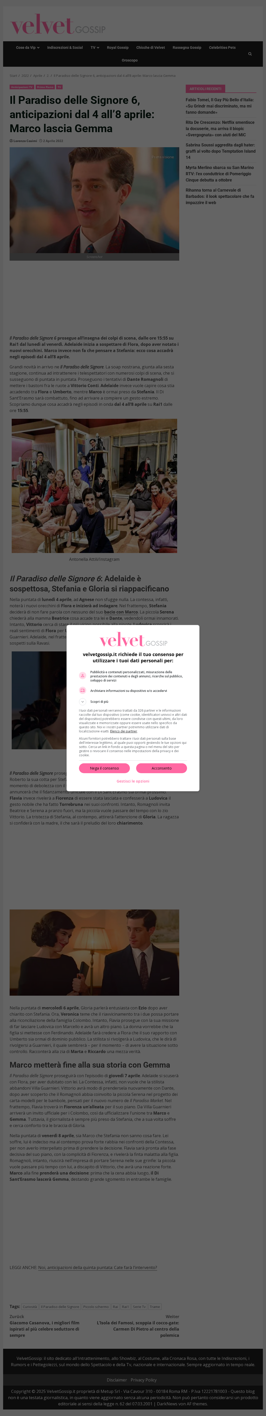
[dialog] (133, 708)
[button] (133, 701)
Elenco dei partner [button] (123, 731)
